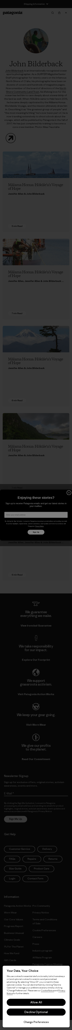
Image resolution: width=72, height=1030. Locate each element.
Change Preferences (36, 1022)
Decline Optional (36, 1012)
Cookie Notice (47, 990)
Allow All (36, 1002)
